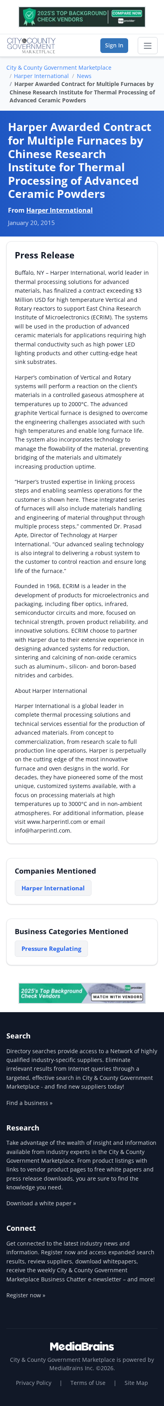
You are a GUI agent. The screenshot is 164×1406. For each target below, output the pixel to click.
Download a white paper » (41, 1203)
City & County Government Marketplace (58, 67)
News (84, 76)
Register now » (25, 1295)
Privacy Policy (33, 1382)
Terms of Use (87, 1382)
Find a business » (29, 1103)
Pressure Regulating (51, 948)
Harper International (41, 76)
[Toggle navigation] (148, 46)
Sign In (114, 45)
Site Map (136, 1382)
